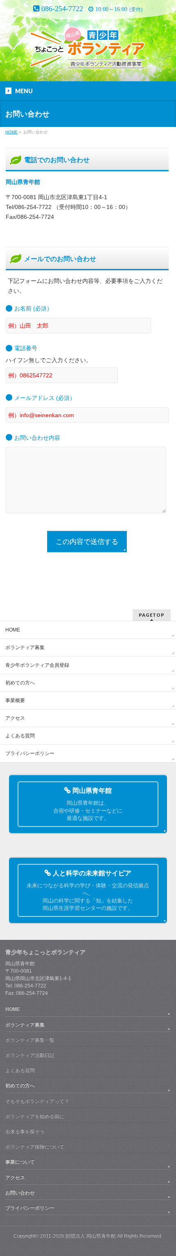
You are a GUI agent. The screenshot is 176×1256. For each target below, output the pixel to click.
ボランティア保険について (34, 1147)
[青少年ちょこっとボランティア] (88, 50)
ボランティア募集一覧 (29, 1040)
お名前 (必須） (33, 308)
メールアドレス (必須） (44, 398)
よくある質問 (20, 736)
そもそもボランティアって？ (37, 1101)
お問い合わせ (20, 1193)
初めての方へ (20, 683)
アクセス (15, 718)
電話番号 (25, 348)
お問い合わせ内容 (37, 437)
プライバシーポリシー (29, 753)
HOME (12, 630)
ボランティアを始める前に (34, 1116)
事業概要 (15, 700)
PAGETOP (152, 615)
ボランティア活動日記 (29, 1055)
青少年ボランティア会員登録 (37, 665)
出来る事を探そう (25, 1131)
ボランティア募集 (25, 647)
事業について (20, 1162)
